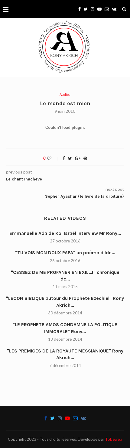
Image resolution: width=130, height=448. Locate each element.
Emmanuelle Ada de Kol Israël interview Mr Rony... (65, 233)
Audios (65, 94)
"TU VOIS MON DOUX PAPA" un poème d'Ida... (65, 252)
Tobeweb (113, 439)
